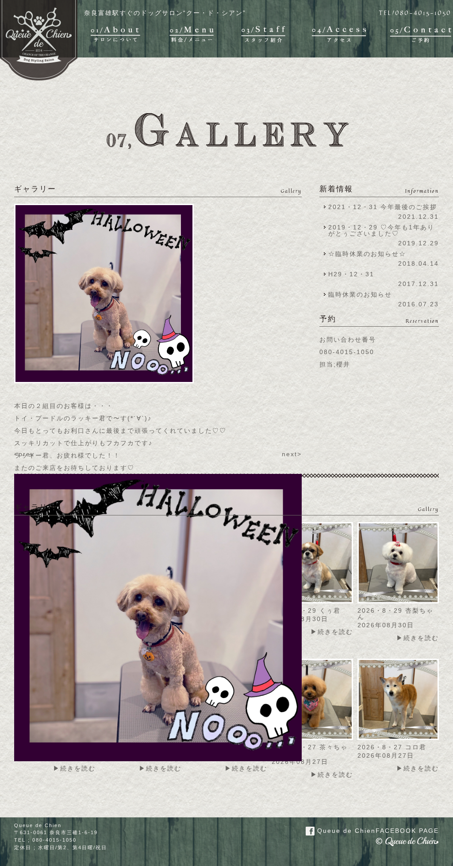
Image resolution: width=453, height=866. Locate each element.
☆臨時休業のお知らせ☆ (367, 253)
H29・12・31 (354, 274)
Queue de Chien (377, 830)
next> (292, 454)
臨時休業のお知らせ (360, 294)
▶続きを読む (332, 631)
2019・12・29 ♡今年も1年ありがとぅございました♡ (381, 230)
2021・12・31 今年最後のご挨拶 (382, 206)
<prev (24, 454)
